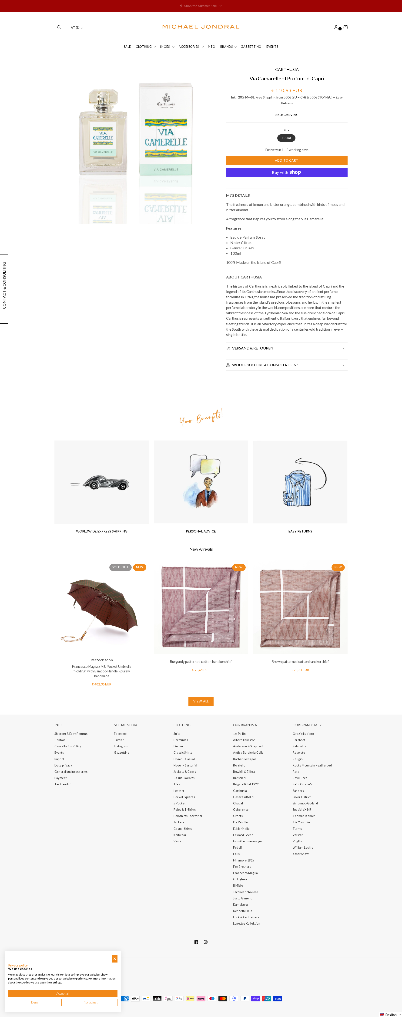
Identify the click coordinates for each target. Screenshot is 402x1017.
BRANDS (226, 46)
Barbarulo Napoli (245, 759)
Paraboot (299, 740)
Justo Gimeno (242, 898)
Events (59, 752)
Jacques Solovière (245, 892)
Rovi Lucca (300, 778)
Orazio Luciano (303, 734)
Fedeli (237, 847)
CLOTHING (144, 46)
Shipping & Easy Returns (70, 734)
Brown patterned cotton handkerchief (300, 662)
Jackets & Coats (185, 771)
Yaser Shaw (301, 854)
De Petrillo (240, 822)
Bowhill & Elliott (244, 771)
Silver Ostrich (302, 797)
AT (75, 28)
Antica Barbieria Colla (248, 752)
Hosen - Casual (184, 759)
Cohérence (241, 809)
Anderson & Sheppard (248, 746)
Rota (296, 771)
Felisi (237, 854)
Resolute (299, 752)
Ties (177, 784)
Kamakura (240, 904)
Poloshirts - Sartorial (188, 816)
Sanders (298, 791)
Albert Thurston (244, 740)
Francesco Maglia (245, 873)
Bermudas (181, 740)
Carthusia (240, 791)
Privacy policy (18, 965)
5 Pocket (179, 803)
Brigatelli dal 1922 (245, 784)
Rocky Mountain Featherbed (312, 765)
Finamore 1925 (243, 860)
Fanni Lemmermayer (247, 841)
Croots (238, 816)
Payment (60, 778)
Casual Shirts (183, 829)
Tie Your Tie (301, 822)
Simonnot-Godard (305, 803)
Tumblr (119, 740)
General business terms (71, 771)
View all (200, 701)
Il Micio (238, 885)
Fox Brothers (242, 866)
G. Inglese (240, 879)
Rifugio (298, 759)
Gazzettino (121, 752)
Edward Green (243, 835)
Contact (60, 740)
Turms (297, 829)
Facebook (120, 734)
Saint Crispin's (302, 784)
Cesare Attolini (243, 797)
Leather (179, 791)
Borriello (239, 765)
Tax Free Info (63, 784)
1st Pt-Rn (239, 734)
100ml (286, 138)
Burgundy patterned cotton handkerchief (201, 662)
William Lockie (303, 847)
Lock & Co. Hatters (246, 917)
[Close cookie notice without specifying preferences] (114, 959)
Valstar (298, 835)
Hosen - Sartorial (185, 765)
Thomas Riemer (304, 816)
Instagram (121, 746)
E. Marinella (241, 829)
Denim (178, 746)
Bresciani (239, 778)
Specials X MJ (302, 809)
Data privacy (63, 765)
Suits (177, 734)
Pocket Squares (184, 797)
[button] (59, 27)
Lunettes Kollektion (246, 923)
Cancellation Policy (67, 746)
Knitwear (180, 835)
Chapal (238, 803)
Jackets (179, 822)
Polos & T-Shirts (185, 809)
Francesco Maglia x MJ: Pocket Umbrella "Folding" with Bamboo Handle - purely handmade (101, 671)
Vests (177, 841)
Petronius (299, 746)
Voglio (297, 841)
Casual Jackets (184, 778)
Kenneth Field (242, 911)
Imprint (59, 759)
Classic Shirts (183, 752)
